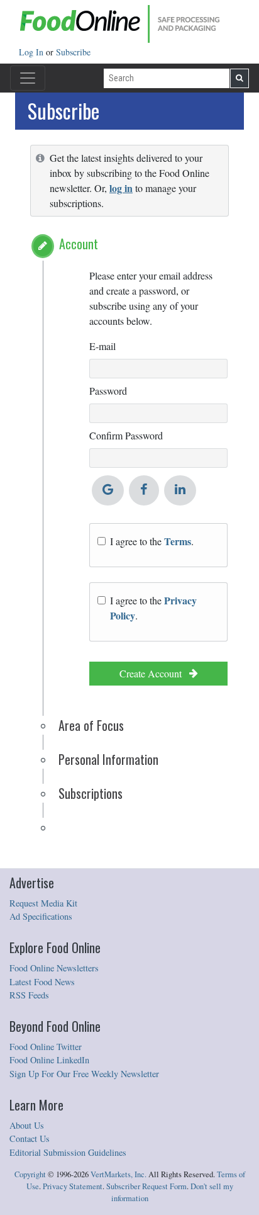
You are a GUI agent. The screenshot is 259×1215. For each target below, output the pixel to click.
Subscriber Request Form (146, 1186)
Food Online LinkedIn (49, 1060)
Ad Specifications (40, 916)
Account (78, 243)
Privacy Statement (72, 1186)
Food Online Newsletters (54, 968)
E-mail (102, 346)
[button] (42, 246)
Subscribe (73, 52)
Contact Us (29, 1138)
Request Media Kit (43, 903)
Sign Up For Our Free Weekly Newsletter (84, 1074)
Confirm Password (126, 435)
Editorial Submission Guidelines (67, 1152)
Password (108, 390)
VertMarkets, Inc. (118, 1174)
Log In (32, 52)
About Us (26, 1125)
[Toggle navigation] (27, 78)
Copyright (30, 1174)
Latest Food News (42, 982)
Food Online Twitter (45, 1047)
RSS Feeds (29, 995)
